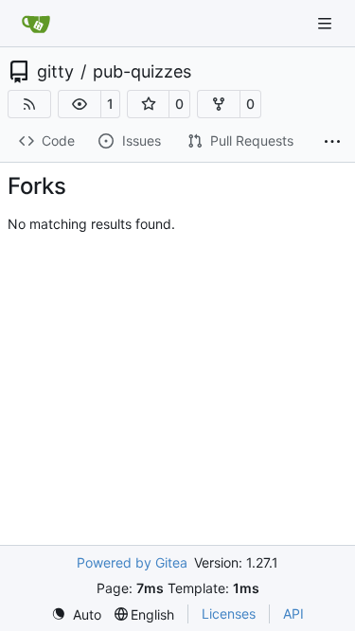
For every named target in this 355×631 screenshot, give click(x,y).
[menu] (76, 614)
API (293, 613)
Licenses (229, 613)
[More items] (332, 142)
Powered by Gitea (132, 562)
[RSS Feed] (29, 104)
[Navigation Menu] (327, 23)
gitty (55, 71)
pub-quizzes (142, 71)
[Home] (35, 24)
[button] (79, 104)
